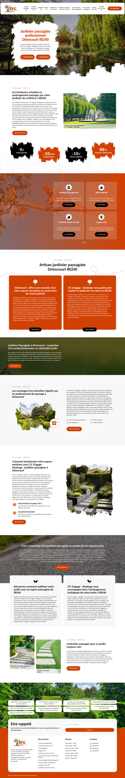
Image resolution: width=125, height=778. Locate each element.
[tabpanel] (67, 210)
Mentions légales (32, 775)
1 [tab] (83, 242)
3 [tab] (87, 242)
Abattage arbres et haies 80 (101, 8)
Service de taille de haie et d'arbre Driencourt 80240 (48, 703)
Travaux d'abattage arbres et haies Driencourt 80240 (103, 707)
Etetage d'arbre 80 (94, 8)
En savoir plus (69, 204)
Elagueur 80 (46, 8)
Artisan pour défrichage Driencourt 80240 (21, 708)
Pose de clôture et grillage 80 (86, 8)
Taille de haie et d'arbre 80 (53, 8)
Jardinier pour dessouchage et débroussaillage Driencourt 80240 (76, 703)
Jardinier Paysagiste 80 (26, 8)
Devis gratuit (35, 329)
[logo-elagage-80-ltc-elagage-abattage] (11, 8)
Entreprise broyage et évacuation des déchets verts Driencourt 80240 (48, 709)
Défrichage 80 (41, 8)
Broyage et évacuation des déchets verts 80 (64, 8)
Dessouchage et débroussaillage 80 (76, 8)
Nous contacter (19, 133)
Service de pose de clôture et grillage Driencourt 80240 (76, 709)
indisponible (28, 57)
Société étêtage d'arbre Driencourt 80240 (103, 702)
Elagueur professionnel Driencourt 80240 (21, 713)
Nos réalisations (114, 8)
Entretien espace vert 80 (34, 8)
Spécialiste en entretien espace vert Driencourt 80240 (21, 703)
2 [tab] (85, 242)
